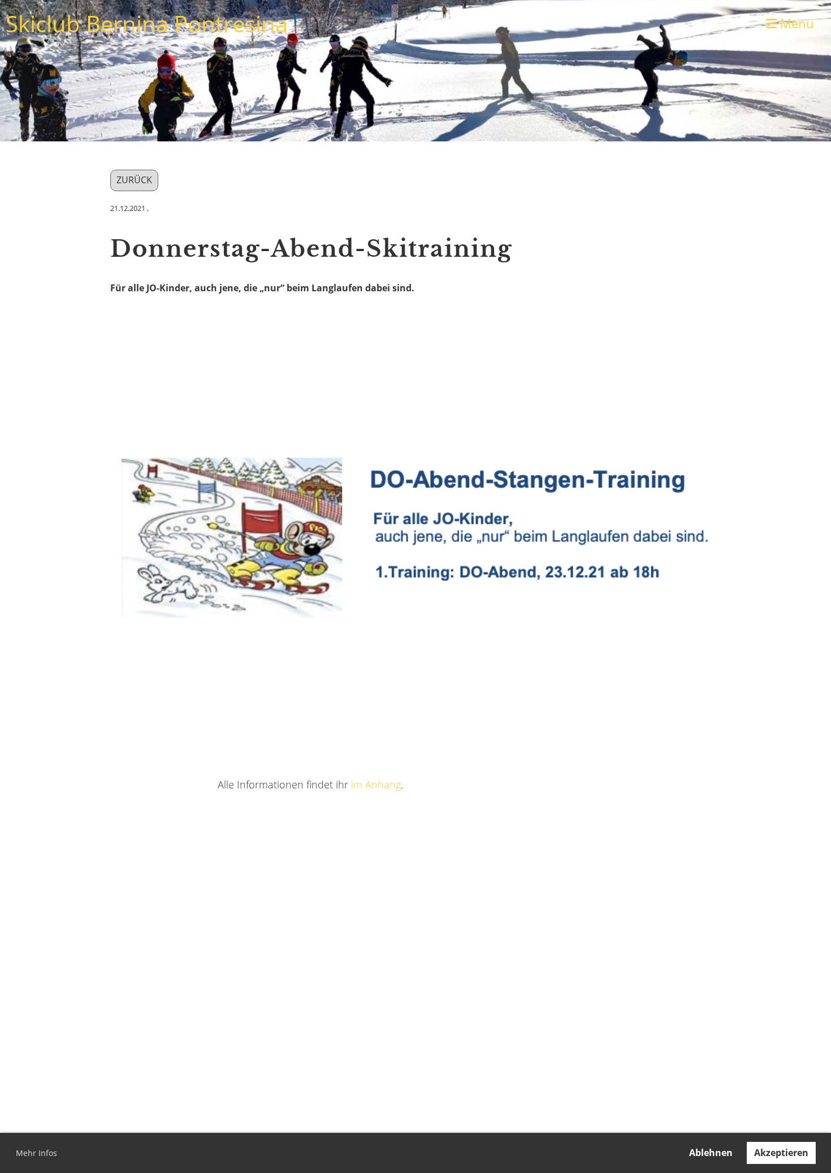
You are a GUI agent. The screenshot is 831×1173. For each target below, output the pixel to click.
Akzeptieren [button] (781, 1152)
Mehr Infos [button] (36, 1153)
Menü (795, 23)
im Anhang (376, 784)
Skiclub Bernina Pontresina (147, 23)
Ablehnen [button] (711, 1152)
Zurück (134, 180)
